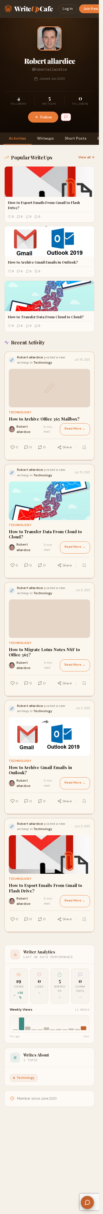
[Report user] (66, 117)
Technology (20, 412)
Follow (46, 117)
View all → (86, 157)
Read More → (75, 429)
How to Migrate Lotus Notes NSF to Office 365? (44, 652)
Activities (17, 138)
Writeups (45, 138)
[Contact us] (87, 1202)
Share (67, 447)
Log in (68, 8)
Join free (90, 8)
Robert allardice (23, 429)
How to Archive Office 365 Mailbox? (44, 419)
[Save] (84, 447)
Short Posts (76, 138)
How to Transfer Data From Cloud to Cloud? (45, 534)
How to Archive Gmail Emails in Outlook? (40, 770)
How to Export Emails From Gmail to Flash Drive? (45, 888)
